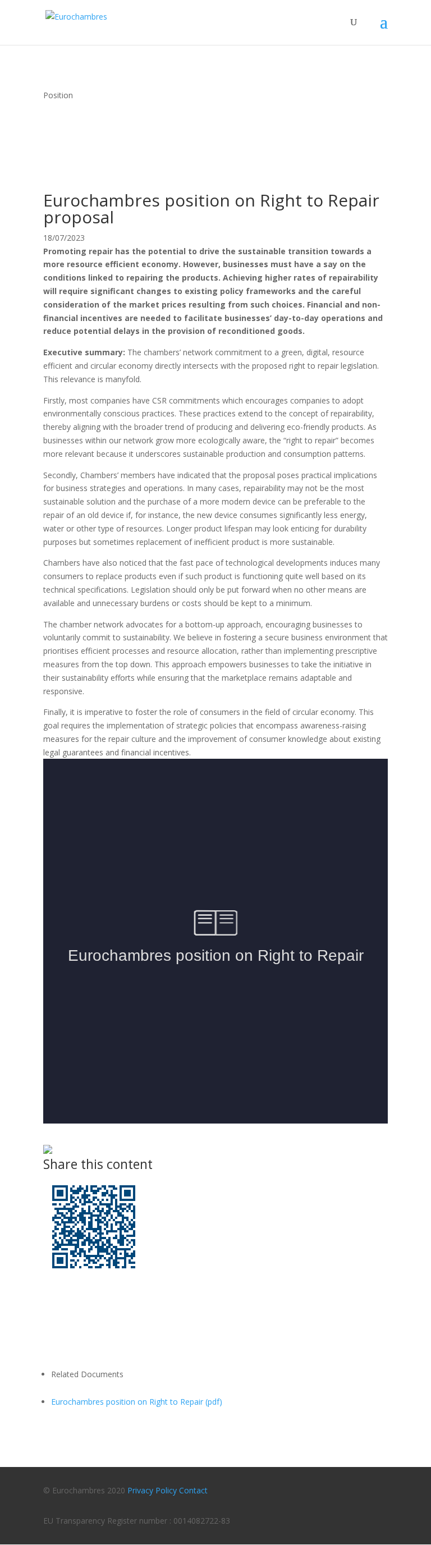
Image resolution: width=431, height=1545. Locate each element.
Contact (193, 1490)
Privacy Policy (152, 1490)
